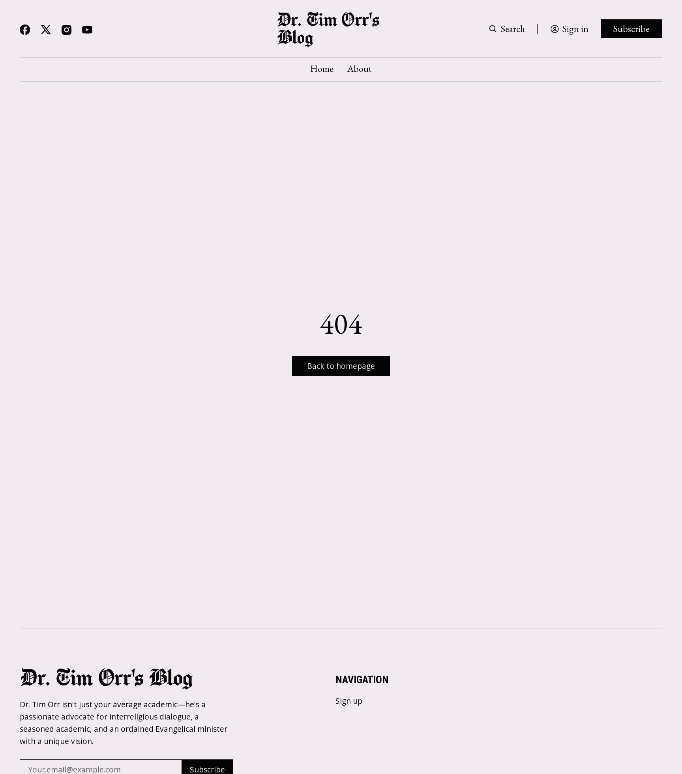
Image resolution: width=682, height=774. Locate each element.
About (359, 68)
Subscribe (631, 29)
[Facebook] (25, 29)
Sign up (348, 700)
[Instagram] (66, 30)
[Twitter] (46, 30)
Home (322, 68)
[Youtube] (87, 29)
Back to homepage (341, 366)
